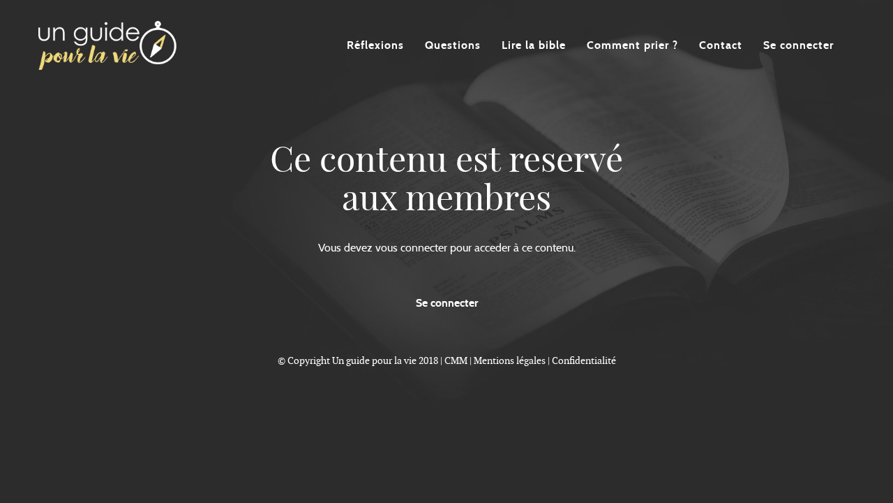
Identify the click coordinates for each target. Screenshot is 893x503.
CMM (455, 360)
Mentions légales (510, 360)
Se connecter (798, 45)
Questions (453, 45)
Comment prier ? (632, 45)
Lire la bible (534, 45)
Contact (720, 45)
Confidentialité (584, 360)
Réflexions (375, 45)
